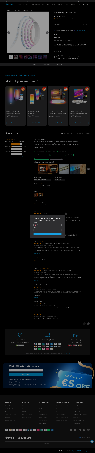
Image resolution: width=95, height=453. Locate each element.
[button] (48, 225)
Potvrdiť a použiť (47, 234)
